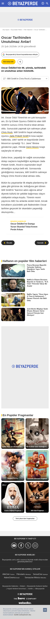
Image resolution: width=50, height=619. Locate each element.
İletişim (22, 586)
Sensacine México (32, 577)
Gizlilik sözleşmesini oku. (22, 615)
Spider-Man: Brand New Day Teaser (13, 447)
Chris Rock (7, 132)
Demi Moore (32, 147)
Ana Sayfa (6, 29)
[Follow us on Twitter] (28, 545)
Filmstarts (21, 574)
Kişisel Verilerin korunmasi (16, 589)
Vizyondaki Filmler (16, 29)
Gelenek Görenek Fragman (37, 479)
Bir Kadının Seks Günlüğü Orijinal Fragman (37, 447)
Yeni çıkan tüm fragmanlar (25, 518)
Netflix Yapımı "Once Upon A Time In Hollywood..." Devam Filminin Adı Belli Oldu (37, 297)
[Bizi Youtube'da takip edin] (14, 545)
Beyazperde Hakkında (10, 586)
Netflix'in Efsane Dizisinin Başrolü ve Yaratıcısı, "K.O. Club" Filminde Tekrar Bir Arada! (37, 283)
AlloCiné (5, 574)
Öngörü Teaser (12, 479)
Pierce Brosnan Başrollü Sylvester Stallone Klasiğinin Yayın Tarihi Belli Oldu (36, 268)
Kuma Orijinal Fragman (12, 511)
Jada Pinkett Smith (19, 136)
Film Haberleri (28, 29)
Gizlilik (30, 589)
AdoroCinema (10, 577)
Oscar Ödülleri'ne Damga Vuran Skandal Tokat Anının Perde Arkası (24, 227)
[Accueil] (23, 3)
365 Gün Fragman (37, 511)
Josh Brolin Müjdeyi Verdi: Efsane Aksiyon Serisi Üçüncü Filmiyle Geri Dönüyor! (37, 312)
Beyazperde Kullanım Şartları (37, 586)
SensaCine (37, 574)
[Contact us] (35, 545)
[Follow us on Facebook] (21, 545)
